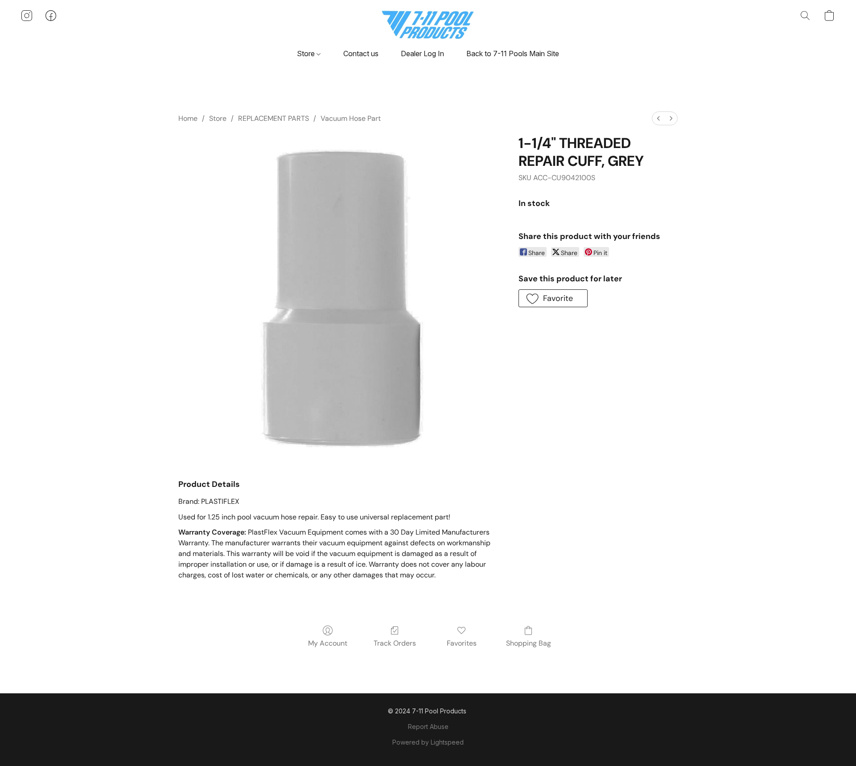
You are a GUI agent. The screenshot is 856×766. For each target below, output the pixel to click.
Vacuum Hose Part (351, 118)
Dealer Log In (422, 53)
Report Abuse (428, 726)
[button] (428, 24)
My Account (327, 643)
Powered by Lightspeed (428, 742)
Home (188, 118)
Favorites (462, 643)
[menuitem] (658, 118)
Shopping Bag (528, 643)
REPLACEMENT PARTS (273, 118)
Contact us (361, 53)
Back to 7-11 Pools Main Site (512, 53)
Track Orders (395, 643)
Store (307, 53)
